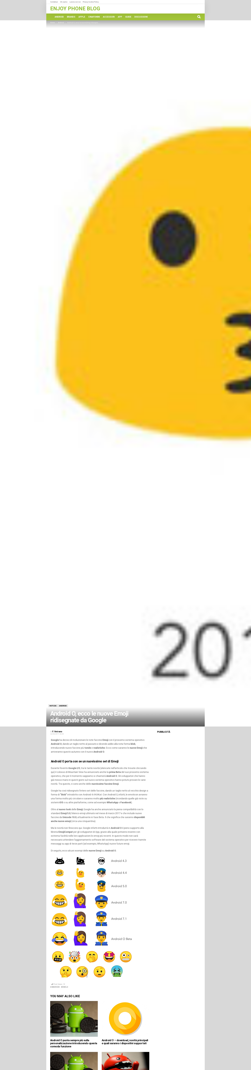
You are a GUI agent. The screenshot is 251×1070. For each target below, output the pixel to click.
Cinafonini (94, 17)
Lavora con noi (75, 2)
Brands (71, 17)
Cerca (199, 16)
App (120, 17)
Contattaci (54, 2)
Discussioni (141, 17)
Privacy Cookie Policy (91, 2)
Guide (128, 17)
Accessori (109, 17)
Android (59, 17)
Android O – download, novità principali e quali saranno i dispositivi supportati (125, 1042)
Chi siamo (63, 2)
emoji (65, 987)
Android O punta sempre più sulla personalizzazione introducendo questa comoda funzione (73, 1043)
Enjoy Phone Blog (75, 8)
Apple (81, 17)
